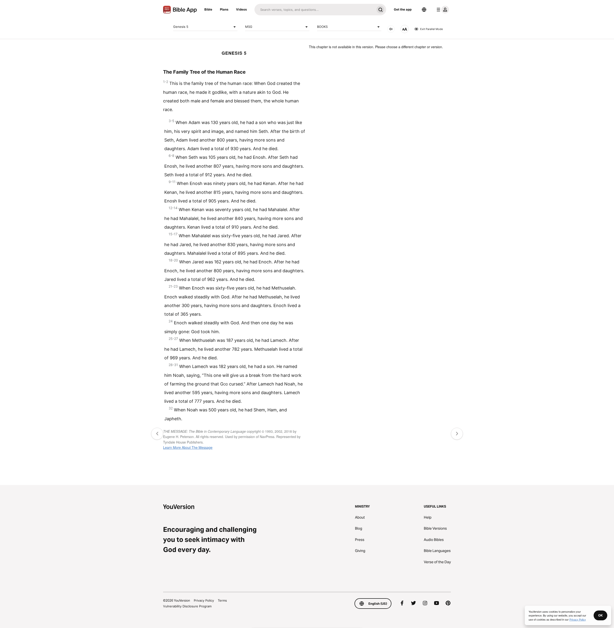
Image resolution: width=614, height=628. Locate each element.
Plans (224, 9)
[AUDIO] (391, 29)
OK (600, 615)
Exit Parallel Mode (431, 29)
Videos (241, 9)
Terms (222, 600)
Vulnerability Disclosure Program (187, 606)
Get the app (403, 9)
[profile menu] (442, 9)
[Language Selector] (424, 9)
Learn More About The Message (188, 447)
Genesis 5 (180, 27)
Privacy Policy (204, 600)
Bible (208, 9)
